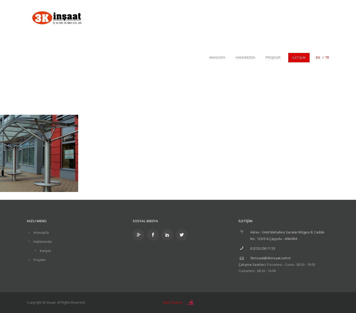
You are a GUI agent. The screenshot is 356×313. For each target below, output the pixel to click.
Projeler (273, 57)
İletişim (299, 57)
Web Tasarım (173, 302)
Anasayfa (217, 57)
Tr (327, 57)
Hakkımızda (245, 57)
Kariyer (45, 250)
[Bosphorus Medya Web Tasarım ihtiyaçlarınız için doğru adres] (189, 302)
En (318, 57)
